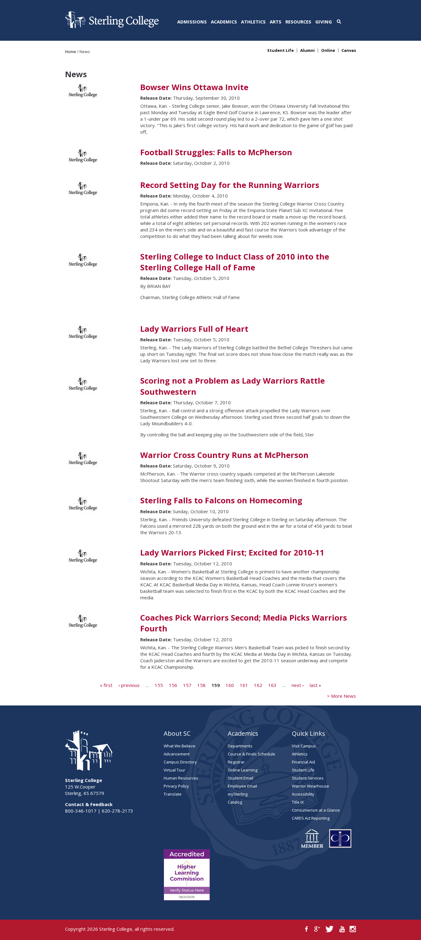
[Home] (112, 26)
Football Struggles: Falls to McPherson (216, 152)
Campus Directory (180, 762)
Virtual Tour (174, 770)
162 (258, 685)
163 (272, 685)
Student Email (240, 778)
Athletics (253, 22)
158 (201, 685)
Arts (275, 22)
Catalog (235, 802)
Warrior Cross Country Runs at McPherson (224, 455)
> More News (341, 696)
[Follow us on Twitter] (329, 929)
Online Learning (242, 770)
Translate (173, 794)
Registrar (236, 762)
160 (230, 685)
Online (328, 50)
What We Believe (179, 746)
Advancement (177, 754)
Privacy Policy (176, 786)
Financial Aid (303, 762)
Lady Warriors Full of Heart (194, 328)
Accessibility (303, 794)
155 (159, 685)
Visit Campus (304, 746)
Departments (240, 746)
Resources (298, 22)
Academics (224, 22)
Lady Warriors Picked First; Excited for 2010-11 (232, 552)
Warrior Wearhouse (310, 786)
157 (187, 685)
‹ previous (129, 685)
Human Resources (181, 778)
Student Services (308, 778)
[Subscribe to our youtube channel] (342, 929)
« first (106, 685)
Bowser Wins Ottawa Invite (194, 87)
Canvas (348, 50)
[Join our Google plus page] (317, 929)
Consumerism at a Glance (316, 810)
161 (244, 685)
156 (173, 685)
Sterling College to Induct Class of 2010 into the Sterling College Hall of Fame (234, 262)
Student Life (280, 50)
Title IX (298, 802)
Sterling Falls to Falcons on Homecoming (221, 500)
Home (70, 51)
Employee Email (242, 786)
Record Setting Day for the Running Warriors (229, 185)
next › (298, 685)
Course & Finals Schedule (251, 754)
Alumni (307, 50)
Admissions (192, 22)
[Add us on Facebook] (306, 929)
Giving (323, 22)
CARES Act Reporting (310, 818)
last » (315, 685)
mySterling (237, 794)
